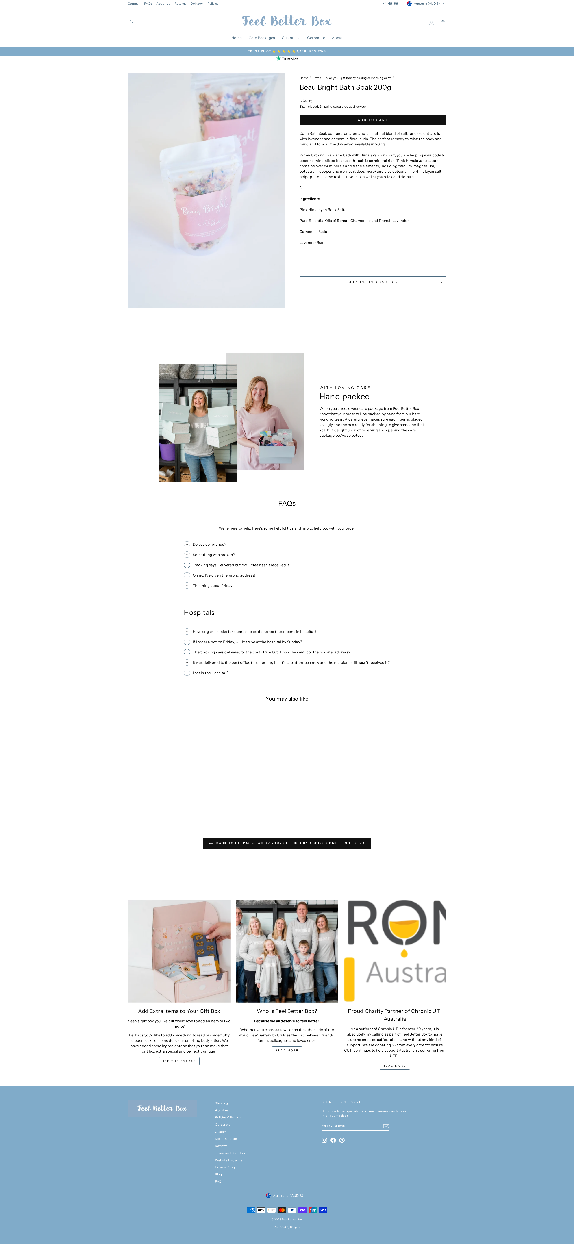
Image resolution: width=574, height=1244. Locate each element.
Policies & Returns (228, 1117)
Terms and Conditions (231, 1153)
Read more (287, 1050)
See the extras (179, 1061)
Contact (134, 3)
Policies (213, 3)
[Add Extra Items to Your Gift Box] (179, 951)
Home (236, 37)
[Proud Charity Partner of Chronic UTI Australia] (394, 951)
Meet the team (226, 1138)
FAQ (218, 1181)
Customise (291, 37)
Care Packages (262, 37)
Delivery (197, 3)
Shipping (326, 106)
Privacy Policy (225, 1167)
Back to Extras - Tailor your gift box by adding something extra (290, 843)
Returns (180, 3)
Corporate (316, 37)
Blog (218, 1174)
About (337, 37)
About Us (163, 3)
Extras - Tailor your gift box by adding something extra (352, 78)
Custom (221, 1131)
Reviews (221, 1146)
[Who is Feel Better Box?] (287, 951)
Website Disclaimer (229, 1160)
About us (221, 1110)
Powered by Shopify (287, 1227)
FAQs (148, 3)
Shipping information (373, 282)
